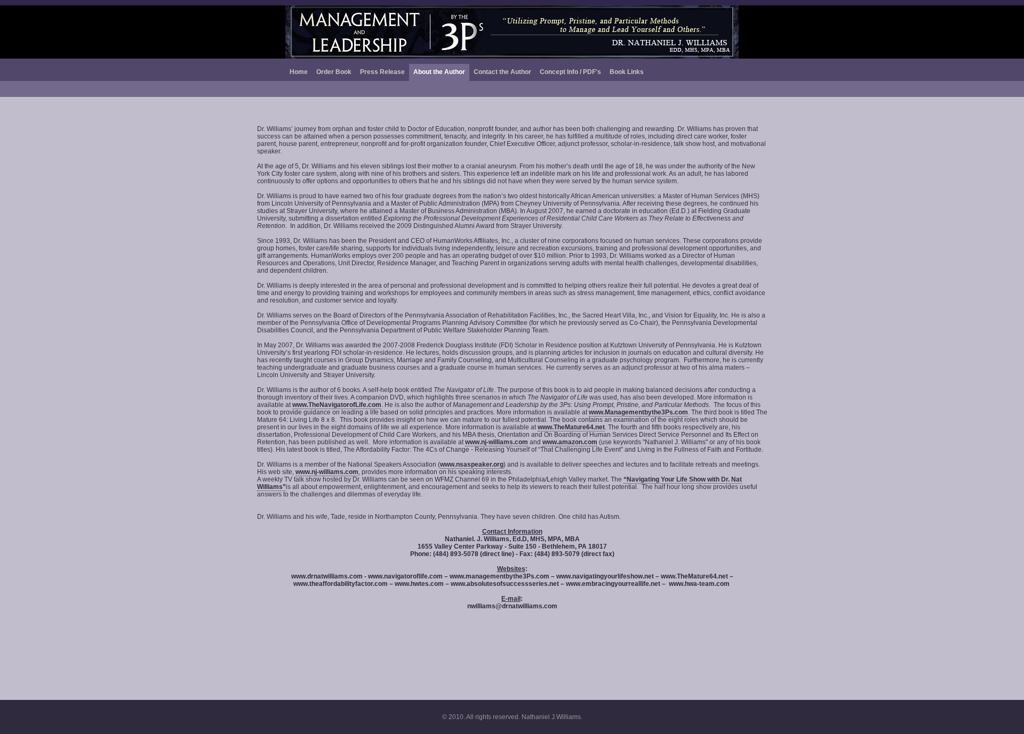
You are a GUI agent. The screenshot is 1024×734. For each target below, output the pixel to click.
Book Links (627, 72)
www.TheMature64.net (571, 427)
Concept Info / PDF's (570, 72)
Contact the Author (502, 72)
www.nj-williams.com (496, 442)
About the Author (439, 72)
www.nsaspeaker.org (471, 464)
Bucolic (512, 32)
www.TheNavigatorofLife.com (336, 405)
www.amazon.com (569, 442)
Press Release (382, 72)
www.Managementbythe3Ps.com (638, 412)
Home (299, 72)
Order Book (333, 72)
